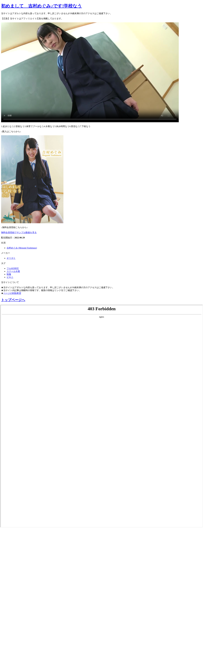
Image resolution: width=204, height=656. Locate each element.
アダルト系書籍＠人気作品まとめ (26, 621)
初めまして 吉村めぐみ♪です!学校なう (41, 5)
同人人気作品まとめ (16, 628)
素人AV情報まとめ (15, 541)
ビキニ (10, 277)
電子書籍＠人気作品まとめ (21, 613)
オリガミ (11, 258)
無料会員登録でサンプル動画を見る (19, 232)
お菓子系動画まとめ (16, 563)
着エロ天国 (9, 570)
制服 (9, 274)
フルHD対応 (13, 268)
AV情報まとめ (11, 534)
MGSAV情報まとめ (15, 548)
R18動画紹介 (10, 593)
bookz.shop (8, 599)
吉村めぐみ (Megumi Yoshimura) (22, 248)
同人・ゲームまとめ (16, 585)
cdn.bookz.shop (11, 606)
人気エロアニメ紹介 (16, 650)
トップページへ (13, 300)
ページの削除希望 (12, 293)
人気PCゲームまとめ (16, 635)
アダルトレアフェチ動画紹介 (23, 578)
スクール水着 (13, 271)
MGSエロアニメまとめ (18, 556)
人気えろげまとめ (15, 643)
